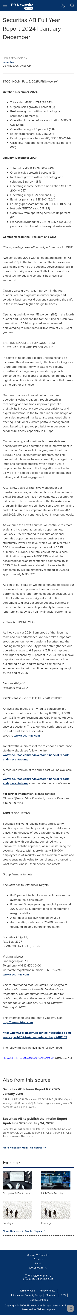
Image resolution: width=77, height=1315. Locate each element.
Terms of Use (27, 1291)
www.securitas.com (27, 735)
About (38, 1263)
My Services (36, 1268)
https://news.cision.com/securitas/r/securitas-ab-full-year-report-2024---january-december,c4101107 (38, 1035)
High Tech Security (52, 1193)
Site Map (51, 1295)
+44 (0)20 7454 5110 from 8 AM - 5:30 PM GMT (38, 1277)
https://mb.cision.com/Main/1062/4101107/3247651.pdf (28, 1058)
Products (38, 1259)
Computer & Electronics (16, 1193)
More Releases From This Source (22, 1148)
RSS (63, 1295)
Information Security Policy (26, 1295)
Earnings (8, 1223)
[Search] (72, 5)
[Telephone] (62, 5)
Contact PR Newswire (38, 1255)
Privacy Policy (47, 1291)
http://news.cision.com (18, 1022)
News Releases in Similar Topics (22, 1231)
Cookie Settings (39, 1300)
